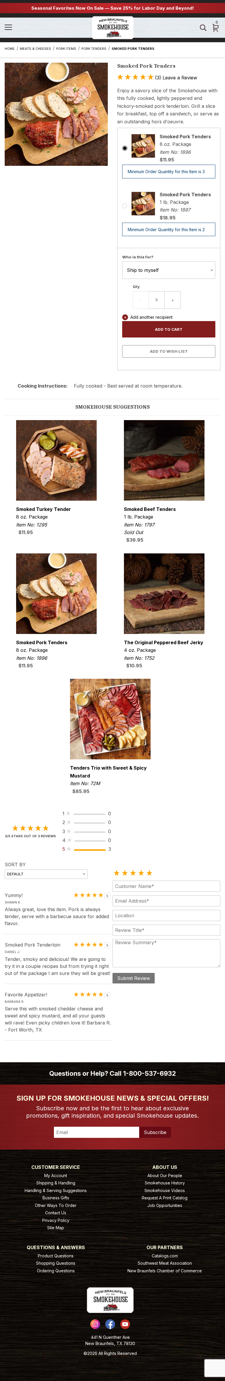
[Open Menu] (21, 28)
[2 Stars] (125, 873)
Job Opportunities (164, 1205)
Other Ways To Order (55, 1205)
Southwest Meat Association (165, 1263)
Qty (136, 286)
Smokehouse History (165, 1182)
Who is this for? (138, 257)
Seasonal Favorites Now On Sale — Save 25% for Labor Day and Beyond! (112, 8)
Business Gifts (55, 1197)
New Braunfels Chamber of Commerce (164, 1270)
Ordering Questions (56, 1270)
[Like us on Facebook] (110, 1324)
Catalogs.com (165, 1255)
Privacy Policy (55, 1220)
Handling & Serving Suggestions (56, 1190)
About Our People (164, 1175)
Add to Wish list (169, 351)
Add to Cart (169, 329)
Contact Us (55, 1212)
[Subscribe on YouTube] (125, 1324)
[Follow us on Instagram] (95, 1324)
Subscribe (155, 1132)
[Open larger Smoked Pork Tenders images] (56, 119)
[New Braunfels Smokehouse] (112, 27)
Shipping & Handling (55, 1182)
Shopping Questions (55, 1263)
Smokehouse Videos (164, 1190)
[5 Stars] (149, 873)
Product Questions (56, 1255)
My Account (55, 1175)
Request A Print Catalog (165, 1197)
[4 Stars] (141, 873)
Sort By (15, 864)
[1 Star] (116, 873)
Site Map (55, 1227)
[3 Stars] (133, 873)
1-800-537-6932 (149, 1073)
